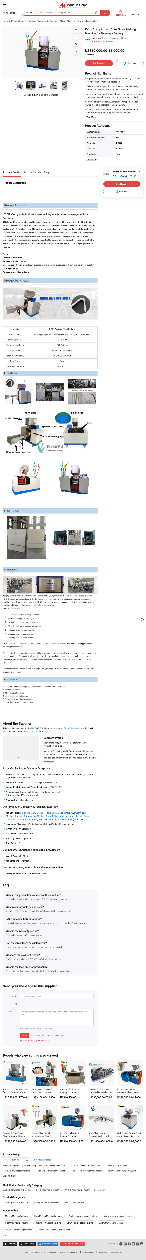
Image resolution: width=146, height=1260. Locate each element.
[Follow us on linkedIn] (141, 1243)
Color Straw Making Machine (111, 1222)
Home (5, 21)
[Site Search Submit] (105, 13)
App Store (10, 1243)
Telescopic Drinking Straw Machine (88, 1170)
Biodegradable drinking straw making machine (23, 1165)
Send (24, 1035)
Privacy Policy (116, 1252)
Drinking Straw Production (16, 1202)
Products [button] (29, 12)
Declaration (103, 1252)
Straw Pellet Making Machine (48, 1222)
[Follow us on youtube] (133, 1243)
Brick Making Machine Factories (48, 1216)
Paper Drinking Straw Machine (86, 1165)
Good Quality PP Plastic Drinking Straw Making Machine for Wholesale (70, 1092)
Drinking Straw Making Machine (30, 816)
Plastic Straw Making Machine (51, 1165)
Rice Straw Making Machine (17, 1222)
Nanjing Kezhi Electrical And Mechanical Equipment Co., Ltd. (100, 38)
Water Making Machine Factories (118, 1216)
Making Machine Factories (16, 1216)
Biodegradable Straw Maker (46, 1202)
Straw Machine (76, 816)
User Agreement (88, 1252)
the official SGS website (70, 728)
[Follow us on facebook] (120, 1243)
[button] (4, 4)
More (5, 1235)
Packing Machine (75, 819)
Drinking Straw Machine (33, 812)
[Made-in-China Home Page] (73, 5)
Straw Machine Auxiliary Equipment (123, 1170)
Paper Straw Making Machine (59, 812)
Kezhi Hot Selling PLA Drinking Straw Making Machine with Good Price (71, 1136)
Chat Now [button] (131, 63)
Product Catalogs (43, 1159)
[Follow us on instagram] (129, 1243)
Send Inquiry (99, 63)
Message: (14, 1011)
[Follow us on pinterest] (137, 1243)
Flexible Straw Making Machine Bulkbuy (55, 1229)
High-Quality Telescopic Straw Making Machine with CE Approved (101, 1092)
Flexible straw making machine (16, 1170)
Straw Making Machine (88, 21)
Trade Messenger (48, 1243)
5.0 (115, 176)
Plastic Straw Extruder (75, 1202)
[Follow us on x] (125, 1243)
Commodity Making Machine (62, 21)
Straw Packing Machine (36, 819)
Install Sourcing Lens (74, 1243)
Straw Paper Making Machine (80, 1222)
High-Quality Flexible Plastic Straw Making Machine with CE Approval (129, 1136)
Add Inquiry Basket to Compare (42, 94)
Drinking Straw (9, 1175)
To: (17, 1004)
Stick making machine (117, 1165)
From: (16, 996)
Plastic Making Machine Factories (83, 1216)
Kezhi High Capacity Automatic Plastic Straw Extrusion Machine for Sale (129, 1092)
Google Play (27, 1243)
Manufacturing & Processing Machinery (28, 21)
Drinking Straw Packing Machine (52, 1170)
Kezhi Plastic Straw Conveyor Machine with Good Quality (99, 1136)
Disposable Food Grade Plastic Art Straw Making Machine (14, 1136)
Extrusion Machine (57, 819)
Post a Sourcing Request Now (35, 1040)
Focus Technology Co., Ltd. (53, 1252)
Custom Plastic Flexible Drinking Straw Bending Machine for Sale (42, 1136)
